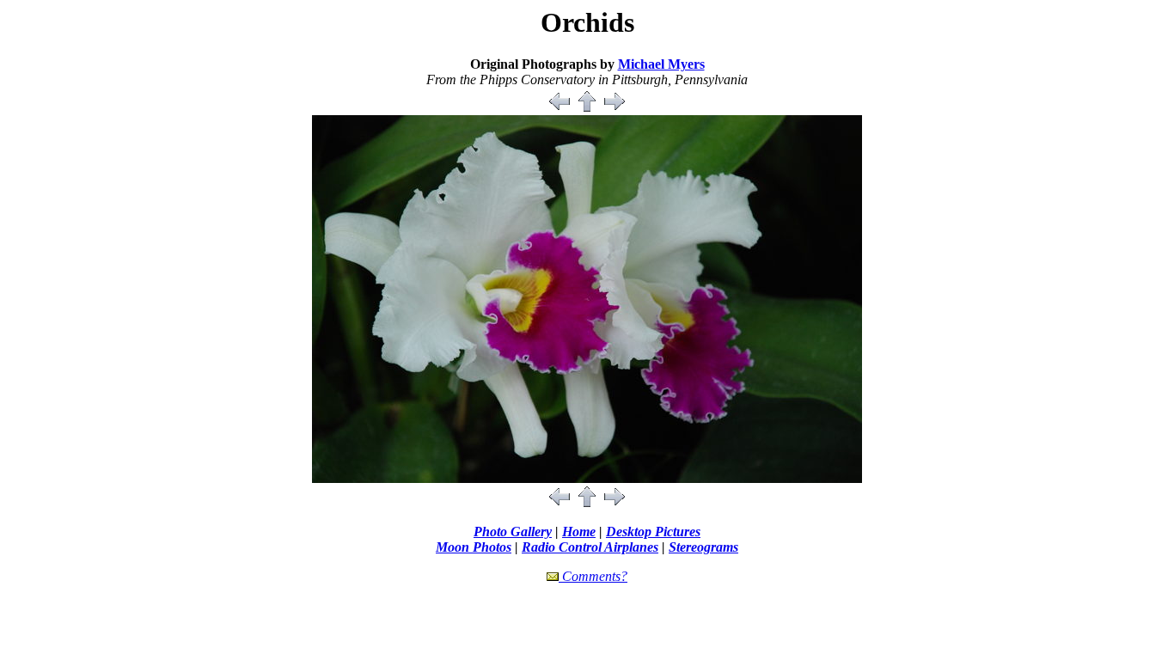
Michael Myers (661, 64)
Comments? (593, 576)
